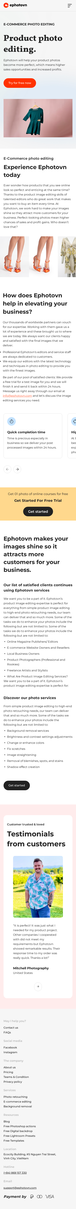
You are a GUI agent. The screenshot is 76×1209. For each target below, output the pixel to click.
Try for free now (19, 83)
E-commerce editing (17, 1101)
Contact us (11, 1027)
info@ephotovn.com (17, 395)
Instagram (10, 1052)
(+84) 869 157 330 (15, 1172)
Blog (7, 1121)
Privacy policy (13, 1081)
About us (10, 1067)
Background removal (18, 1106)
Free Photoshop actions (20, 1126)
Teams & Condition (16, 1077)
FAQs (7, 1032)
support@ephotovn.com (20, 1187)
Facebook (10, 1047)
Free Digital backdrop (18, 1131)
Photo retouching (15, 1096)
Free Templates (14, 1140)
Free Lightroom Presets (19, 1135)
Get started (38, 511)
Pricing (8, 1072)
